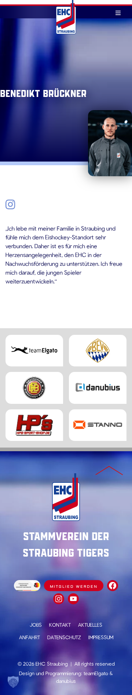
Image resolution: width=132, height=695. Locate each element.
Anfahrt (29, 637)
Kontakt (60, 625)
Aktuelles (90, 625)
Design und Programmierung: (50, 673)
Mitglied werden (74, 586)
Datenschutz (64, 637)
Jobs (36, 625)
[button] (13, 682)
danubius (66, 681)
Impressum (100, 637)
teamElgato (96, 673)
